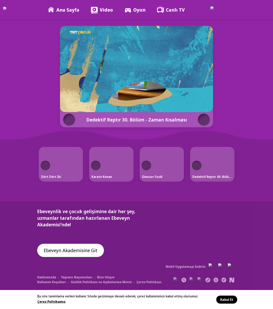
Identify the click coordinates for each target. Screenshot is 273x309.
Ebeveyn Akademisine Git (70, 250)
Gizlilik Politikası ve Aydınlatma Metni (101, 282)
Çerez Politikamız (51, 301)
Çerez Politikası (148, 282)
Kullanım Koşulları (51, 282)
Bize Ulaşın (106, 277)
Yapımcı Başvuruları (76, 277)
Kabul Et (226, 299)
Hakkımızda (46, 277)
